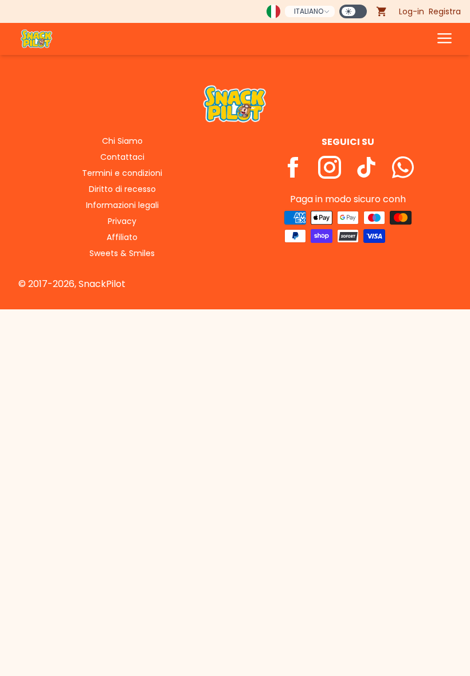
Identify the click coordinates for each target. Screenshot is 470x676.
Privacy (122, 221)
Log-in (411, 11)
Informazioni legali (122, 205)
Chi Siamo (122, 141)
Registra (445, 11)
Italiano (308, 11)
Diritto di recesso (122, 189)
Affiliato (122, 237)
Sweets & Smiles (122, 253)
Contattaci (122, 157)
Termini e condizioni (122, 173)
